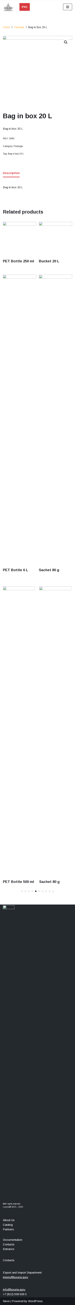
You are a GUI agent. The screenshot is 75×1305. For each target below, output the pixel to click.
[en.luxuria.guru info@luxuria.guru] (9, 7)
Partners (8, 1229)
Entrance (8, 1249)
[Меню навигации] (67, 7)
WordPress (35, 1301)
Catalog (8, 1224)
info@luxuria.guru (14, 1289)
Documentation (12, 1239)
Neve (6, 1301)
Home (6, 27)
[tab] (11, 173)
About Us (9, 1220)
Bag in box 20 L (16, 153)
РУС (25, 6)
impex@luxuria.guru (15, 1277)
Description (11, 173)
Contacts (8, 1244)
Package (19, 27)
